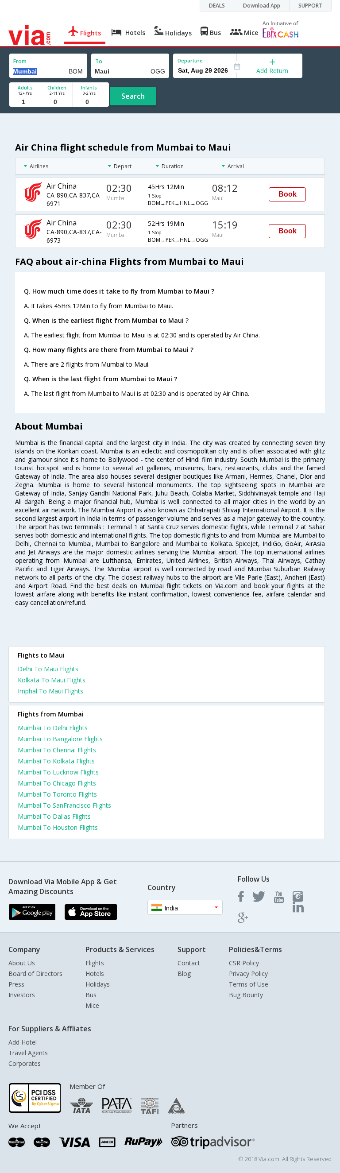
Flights (94, 963)
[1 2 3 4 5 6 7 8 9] (25, 102)
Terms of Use (248, 984)
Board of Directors (35, 973)
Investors (21, 995)
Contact (189, 963)
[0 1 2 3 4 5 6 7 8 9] (57, 102)
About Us (21, 963)
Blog (184, 973)
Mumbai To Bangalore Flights (60, 739)
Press (16, 984)
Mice (92, 1005)
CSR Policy (244, 963)
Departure (190, 60)
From (20, 61)
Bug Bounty (246, 995)
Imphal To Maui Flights (50, 691)
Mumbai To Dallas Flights (54, 816)
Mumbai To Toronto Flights (57, 794)
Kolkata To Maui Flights (51, 680)
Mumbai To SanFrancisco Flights (64, 805)
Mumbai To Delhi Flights (53, 728)
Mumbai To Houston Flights (58, 827)
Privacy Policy (248, 973)
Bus (91, 995)
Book (287, 194)
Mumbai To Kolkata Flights (56, 761)
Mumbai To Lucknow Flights (58, 772)
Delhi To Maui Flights (48, 669)
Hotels (94, 973)
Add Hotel (22, 1042)
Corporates (24, 1063)
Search (133, 96)
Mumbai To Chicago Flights (57, 783)
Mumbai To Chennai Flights (57, 750)
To (98, 61)
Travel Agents (28, 1053)
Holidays (97, 984)
